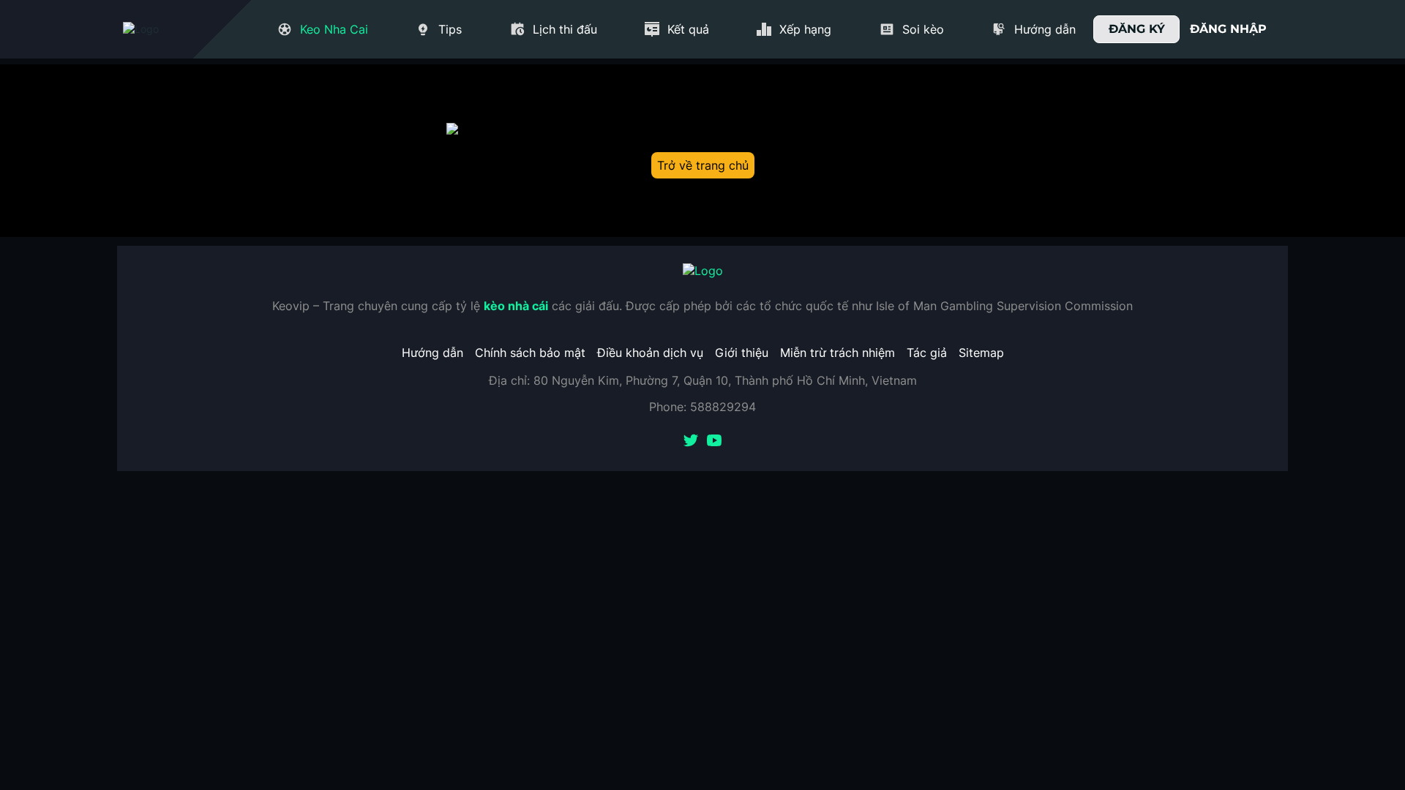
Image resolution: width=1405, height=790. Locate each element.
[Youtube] (714, 442)
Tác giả (927, 352)
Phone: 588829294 (702, 406)
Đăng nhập (1228, 29)
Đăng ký (1137, 29)
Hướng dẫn (432, 352)
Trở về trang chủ (703, 165)
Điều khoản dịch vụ (650, 352)
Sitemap (981, 352)
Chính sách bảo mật (530, 352)
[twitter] (691, 442)
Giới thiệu (741, 352)
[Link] (167, 29)
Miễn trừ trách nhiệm (837, 352)
